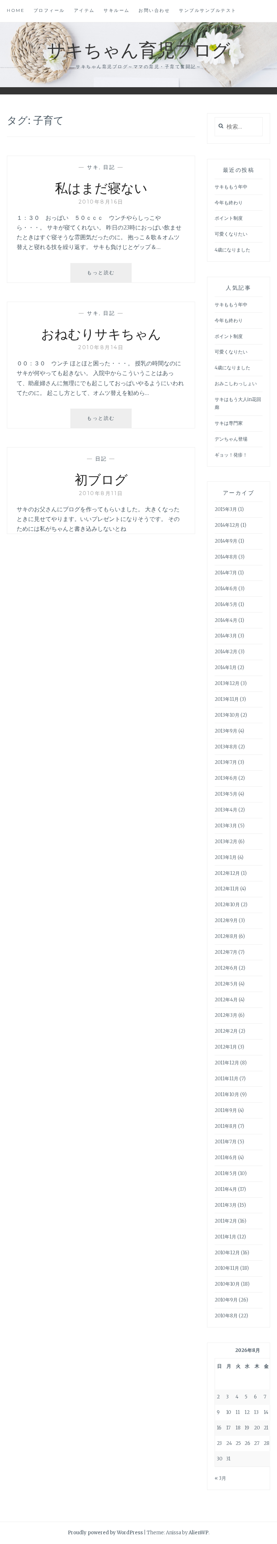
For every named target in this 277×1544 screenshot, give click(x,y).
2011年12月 (227, 1063)
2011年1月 (225, 1237)
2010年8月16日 (101, 202)
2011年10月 (227, 1094)
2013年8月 (226, 747)
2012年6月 (226, 968)
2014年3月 (226, 636)
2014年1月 (226, 667)
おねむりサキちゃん (101, 333)
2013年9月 (226, 731)
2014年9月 (226, 541)
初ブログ (101, 479)
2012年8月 (226, 936)
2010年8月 (226, 1316)
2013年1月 (226, 857)
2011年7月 (226, 1142)
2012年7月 (226, 952)
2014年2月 (226, 652)
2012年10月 (227, 905)
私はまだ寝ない (101, 187)
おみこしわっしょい (236, 384)
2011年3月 (226, 1205)
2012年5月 (226, 984)
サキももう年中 (231, 187)
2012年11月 (227, 889)
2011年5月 (226, 1173)
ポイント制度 (229, 218)
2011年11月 (226, 1079)
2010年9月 (226, 1300)
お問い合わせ (154, 10)
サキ (93, 167)
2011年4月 (226, 1189)
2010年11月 (227, 1268)
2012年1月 (226, 1047)
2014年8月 (226, 557)
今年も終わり (229, 203)
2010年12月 (227, 1253)
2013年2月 (226, 841)
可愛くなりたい (231, 234)
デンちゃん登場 (231, 439)
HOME (16, 10)
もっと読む (103, 275)
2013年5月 (226, 794)
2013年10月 (227, 715)
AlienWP (198, 1533)
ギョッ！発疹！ (231, 455)
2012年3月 (226, 1015)
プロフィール (49, 10)
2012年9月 (226, 920)
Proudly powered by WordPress (105, 1533)
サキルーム (117, 10)
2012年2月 (226, 1031)
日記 (109, 167)
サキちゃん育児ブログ (138, 49)
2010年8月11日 (101, 493)
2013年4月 (226, 810)
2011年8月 (226, 1126)
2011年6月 (226, 1157)
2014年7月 (226, 573)
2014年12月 (227, 525)
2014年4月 (226, 620)
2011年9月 (226, 1110)
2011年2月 (226, 1221)
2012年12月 (227, 873)
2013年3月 (226, 826)
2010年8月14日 (101, 347)
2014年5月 (226, 604)
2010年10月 (227, 1284)
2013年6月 (226, 778)
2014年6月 (226, 589)
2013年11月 (227, 699)
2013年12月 (227, 683)
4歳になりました (232, 250)
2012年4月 (226, 1000)
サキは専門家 (229, 423)
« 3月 (220, 1478)
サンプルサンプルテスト (208, 10)
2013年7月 (226, 762)
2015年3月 (226, 509)
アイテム (84, 10)
